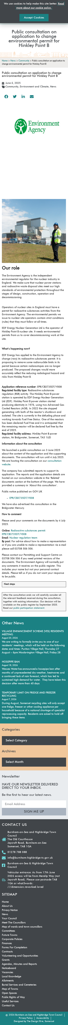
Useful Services (10, 1001)
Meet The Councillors (14, 923)
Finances (7, 943)
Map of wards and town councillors (22, 927)
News (53, 87)
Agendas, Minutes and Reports (19, 964)
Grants (6, 960)
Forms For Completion (14, 947)
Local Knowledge (11, 976)
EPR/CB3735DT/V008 (21, 498)
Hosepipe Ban (11, 662)
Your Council (9, 918)
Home (5, 902)
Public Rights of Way (13, 997)
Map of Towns (10, 989)
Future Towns (9, 935)
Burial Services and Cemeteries (19, 985)
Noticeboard (9, 968)
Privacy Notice (10, 910)
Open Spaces (9, 993)
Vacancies (7, 972)
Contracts (7, 952)
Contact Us (8, 1005)
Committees (8, 931)
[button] (6, 96)
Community (11, 87)
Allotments (8, 981)
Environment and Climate (34, 87)
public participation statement (28, 608)
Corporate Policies (12, 939)
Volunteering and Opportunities (20, 956)
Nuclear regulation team (23, 538)
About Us (7, 906)
